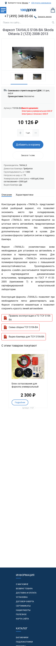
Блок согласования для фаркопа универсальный (25, 385)
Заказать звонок (45, 17)
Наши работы (23, 610)
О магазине (22, 584)
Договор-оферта (25, 601)
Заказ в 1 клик (28, 155)
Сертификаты (23, 606)
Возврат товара (24, 588)
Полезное (21, 614)
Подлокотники (24, 642)
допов (28, 10)
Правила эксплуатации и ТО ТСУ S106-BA (30, 317)
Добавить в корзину (28, 144)
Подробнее (20, 402)
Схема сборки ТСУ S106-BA (23, 327)
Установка (22, 597)
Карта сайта (22, 619)
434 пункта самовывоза (41, 3)
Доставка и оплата (26, 593)
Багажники (22, 637)
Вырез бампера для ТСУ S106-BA (26, 336)
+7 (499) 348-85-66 (18, 16)
